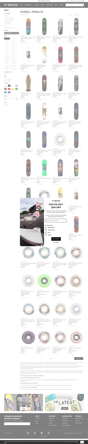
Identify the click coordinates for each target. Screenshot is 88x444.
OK (82, 442)
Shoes (49, 232)
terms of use (69, 441)
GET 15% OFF (56, 239)
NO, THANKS (56, 242)
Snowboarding (51, 229)
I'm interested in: (49, 225)
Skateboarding (51, 227)
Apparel (49, 234)
